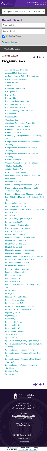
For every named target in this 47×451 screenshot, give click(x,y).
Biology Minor (11, 92)
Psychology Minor (12, 312)
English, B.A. (10, 215)
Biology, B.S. (10, 98)
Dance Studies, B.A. (13, 181)
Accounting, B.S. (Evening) (16, 70)
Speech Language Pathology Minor (20, 350)
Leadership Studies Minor (16, 272)
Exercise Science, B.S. (14, 231)
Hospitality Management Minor (18, 253)
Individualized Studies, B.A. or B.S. (19, 259)
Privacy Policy (24, 438)
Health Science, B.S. (13, 247)
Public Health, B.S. (13, 328)
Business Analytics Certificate (17, 104)
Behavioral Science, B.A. (15, 88)
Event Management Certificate (18, 228)
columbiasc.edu (40, 4)
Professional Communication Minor (20, 309)
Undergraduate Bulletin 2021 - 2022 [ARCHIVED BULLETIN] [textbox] (24, 11)
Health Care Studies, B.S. (15, 244)
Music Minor (10, 290)
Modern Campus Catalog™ (28, 450)
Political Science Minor (14, 300)
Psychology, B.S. (12, 319)
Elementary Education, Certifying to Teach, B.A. (25, 209)
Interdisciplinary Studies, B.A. (17, 262)
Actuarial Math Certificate (16, 73)
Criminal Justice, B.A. (14, 169)
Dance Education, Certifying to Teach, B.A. (23, 175)
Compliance (24, 442)
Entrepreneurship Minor (15, 222)
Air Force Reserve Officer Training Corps (22, 76)
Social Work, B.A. (12, 334)
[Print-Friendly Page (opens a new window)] (40, 57)
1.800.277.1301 (40, 2)
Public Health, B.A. (13, 325)
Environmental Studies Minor (17, 225)
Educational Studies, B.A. (15, 206)
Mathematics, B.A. (12, 278)
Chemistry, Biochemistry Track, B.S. (20, 123)
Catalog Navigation (12, 49)
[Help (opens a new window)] (43, 57)
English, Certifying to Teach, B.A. (19, 219)
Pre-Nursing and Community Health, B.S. (22, 306)
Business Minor (11, 114)
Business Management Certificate (19, 110)
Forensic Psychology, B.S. (16, 234)
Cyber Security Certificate (16, 172)
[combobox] (23, 11)
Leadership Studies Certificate (17, 269)
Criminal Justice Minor (14, 166)
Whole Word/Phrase (13, 36)
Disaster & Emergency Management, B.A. (22, 185)
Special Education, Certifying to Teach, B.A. (23, 341)
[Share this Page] (37, 57)
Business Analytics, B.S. (15, 107)
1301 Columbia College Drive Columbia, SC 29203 (23, 416)
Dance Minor (10, 178)
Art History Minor (12, 82)
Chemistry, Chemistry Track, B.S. (18, 126)
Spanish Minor (11, 337)
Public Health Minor (13, 322)
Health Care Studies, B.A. (16, 241)
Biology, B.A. (10, 95)
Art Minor (9, 85)
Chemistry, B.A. (11, 120)
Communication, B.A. (14, 132)
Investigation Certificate (15, 266)
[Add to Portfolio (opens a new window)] (34, 57)
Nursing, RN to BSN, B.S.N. (16, 297)
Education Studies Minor (15, 203)
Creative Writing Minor (14, 160)
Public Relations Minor (14, 331)
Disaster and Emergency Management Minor (24, 194)
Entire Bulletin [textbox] (9, 25)
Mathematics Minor (13, 275)
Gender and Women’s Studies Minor (20, 237)
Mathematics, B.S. (12, 281)
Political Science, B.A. (14, 303)
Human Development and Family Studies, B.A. (24, 256)
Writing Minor (11, 374)
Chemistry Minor (12, 117)
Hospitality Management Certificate (20, 250)
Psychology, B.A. (12, 315)
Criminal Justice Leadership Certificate (21, 163)
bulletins (13, 447)
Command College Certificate (17, 129)
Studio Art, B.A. (11, 371)
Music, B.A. (10, 294)
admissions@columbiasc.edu (23, 408)
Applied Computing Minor (16, 79)
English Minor (11, 212)
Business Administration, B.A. (17, 101)
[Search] (42, 31)
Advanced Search (9, 42)
